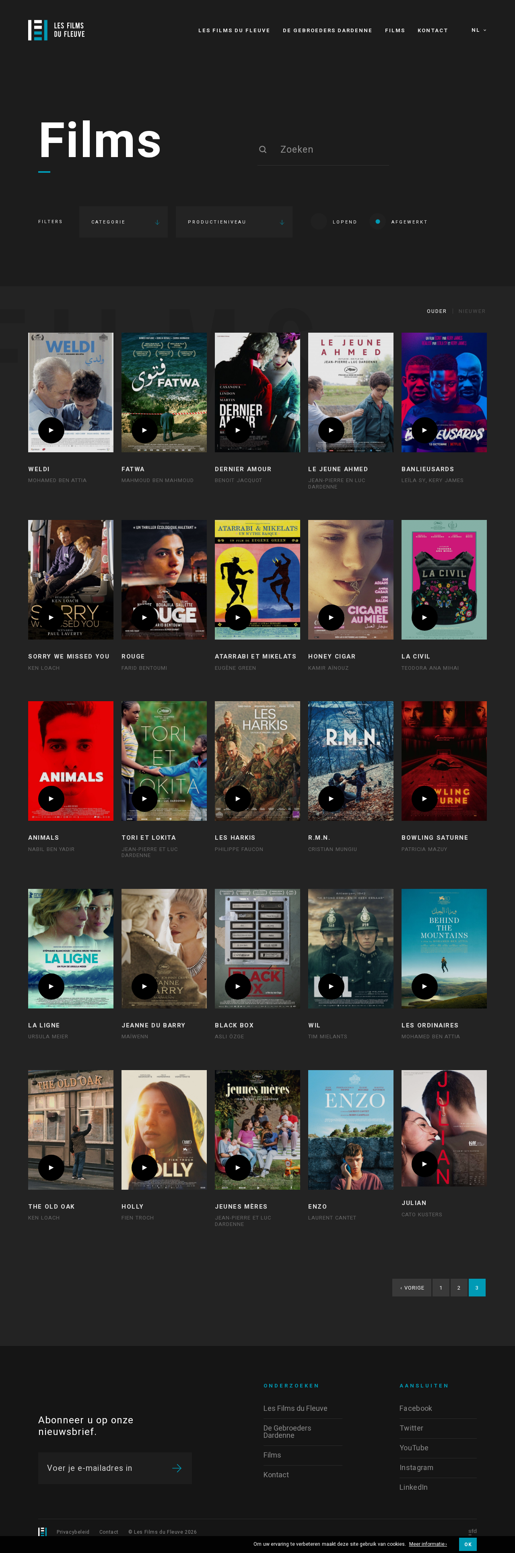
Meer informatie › (428, 1544)
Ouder (437, 311)
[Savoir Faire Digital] (472, 1532)
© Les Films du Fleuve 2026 (162, 1532)
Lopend (345, 222)
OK (468, 1544)
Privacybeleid (73, 1532)
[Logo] (56, 30)
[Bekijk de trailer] (51, 430)
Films (100, 142)
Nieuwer (472, 311)
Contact (109, 1532)
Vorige (412, 1288)
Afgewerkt (409, 222)
